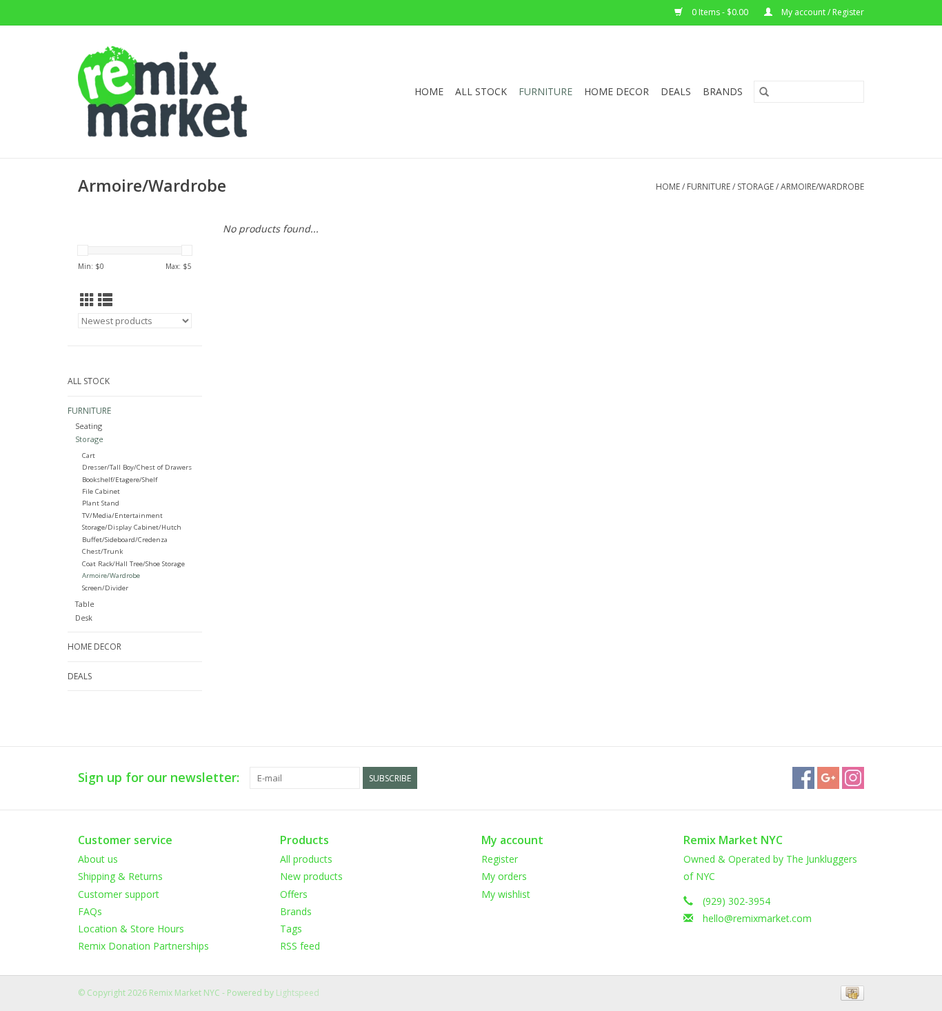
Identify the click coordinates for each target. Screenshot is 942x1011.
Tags (291, 928)
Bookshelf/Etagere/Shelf (119, 479)
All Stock (481, 91)
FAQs (90, 911)
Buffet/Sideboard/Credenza (125, 539)
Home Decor (616, 91)
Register (499, 858)
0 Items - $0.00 (720, 12)
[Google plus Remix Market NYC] (828, 778)
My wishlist (505, 894)
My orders (504, 876)
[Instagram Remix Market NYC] (853, 778)
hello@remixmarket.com (757, 918)
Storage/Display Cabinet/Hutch (131, 527)
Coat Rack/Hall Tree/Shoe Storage (133, 563)
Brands (723, 91)
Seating (88, 426)
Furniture (545, 91)
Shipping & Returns (120, 876)
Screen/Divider (105, 587)
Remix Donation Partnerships (143, 945)
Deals (676, 91)
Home (428, 91)
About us (98, 858)
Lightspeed (297, 993)
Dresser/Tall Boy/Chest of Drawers (137, 467)
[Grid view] (87, 300)
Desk (83, 617)
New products (311, 876)
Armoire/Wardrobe (822, 186)
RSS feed (300, 945)
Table (84, 604)
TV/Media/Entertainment (122, 515)
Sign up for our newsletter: (158, 777)
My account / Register (821, 12)
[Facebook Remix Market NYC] (803, 778)
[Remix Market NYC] (184, 91)
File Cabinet (101, 491)
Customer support (118, 894)
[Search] (764, 92)
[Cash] (850, 993)
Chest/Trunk (102, 551)
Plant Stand (100, 503)
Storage (755, 186)
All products (306, 858)
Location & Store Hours (131, 928)
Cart (88, 455)
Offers (294, 894)
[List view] (105, 300)
